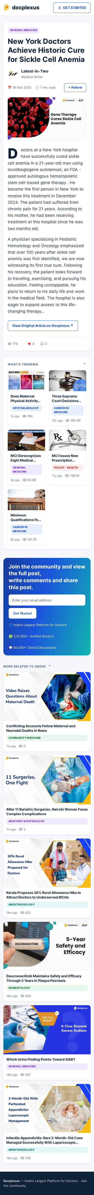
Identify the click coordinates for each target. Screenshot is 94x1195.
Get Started (22, 613)
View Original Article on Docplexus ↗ (42, 326)
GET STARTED (74, 8)
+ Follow (75, 87)
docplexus (26, 7)
